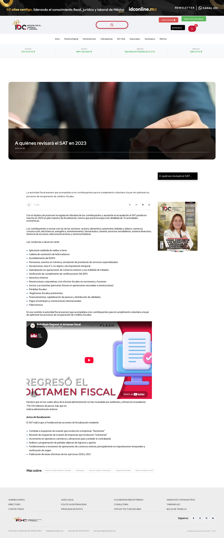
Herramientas (89, 39)
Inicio (57, 39)
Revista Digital (71, 39)
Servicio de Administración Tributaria (58, 470)
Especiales (135, 39)
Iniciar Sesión (168, 20)
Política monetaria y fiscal (144, 470)
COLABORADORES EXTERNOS (128, 499)
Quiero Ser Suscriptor (194, 19)
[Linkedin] (213, 518)
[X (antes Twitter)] (206, 518)
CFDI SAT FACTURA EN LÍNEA (127, 509)
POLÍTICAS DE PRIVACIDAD (74, 504)
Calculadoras (106, 39)
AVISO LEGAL (67, 499)
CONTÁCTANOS (16, 509)
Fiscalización (80, 470)
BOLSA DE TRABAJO (177, 509)
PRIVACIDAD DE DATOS (72, 509)
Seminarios (177, 28)
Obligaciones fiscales (123, 470)
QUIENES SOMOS (16, 499)
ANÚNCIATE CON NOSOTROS (181, 499)
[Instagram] (200, 518)
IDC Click (121, 39)
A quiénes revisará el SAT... (175, 176)
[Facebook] (193, 518)
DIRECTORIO (14, 504)
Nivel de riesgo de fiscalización (100, 470)
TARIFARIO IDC (173, 504)
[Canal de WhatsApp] (208, 8)
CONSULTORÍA (121, 504)
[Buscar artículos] (112, 25)
